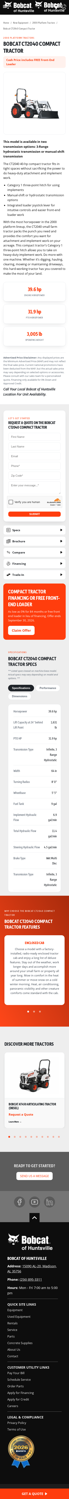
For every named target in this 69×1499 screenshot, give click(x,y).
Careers (12, 1406)
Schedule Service (19, 1379)
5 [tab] (32, 1137)
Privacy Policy (16, 1423)
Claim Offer (21, 630)
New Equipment (20, 22)
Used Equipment (19, 1316)
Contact (12, 1356)
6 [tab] (37, 1137)
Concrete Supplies (20, 1343)
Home (6, 22)
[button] (56, 7)
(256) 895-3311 (31, 1279)
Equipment (15, 1310)
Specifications (21, 688)
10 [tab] (59, 1137)
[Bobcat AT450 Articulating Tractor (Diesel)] (34, 1090)
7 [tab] (43, 1137)
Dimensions (19, 696)
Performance (48, 688)
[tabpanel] (34, 103)
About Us (13, 1349)
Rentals (12, 1323)
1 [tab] (29, 1011)
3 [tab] (40, 1011)
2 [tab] (34, 1011)
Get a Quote (32, 1493)
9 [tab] (54, 1137)
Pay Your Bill (15, 1373)
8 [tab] (48, 1137)
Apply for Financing (20, 1393)
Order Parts (15, 1386)
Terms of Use (16, 1429)
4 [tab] (26, 1137)
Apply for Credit (18, 1399)
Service (12, 1330)
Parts (11, 1336)
